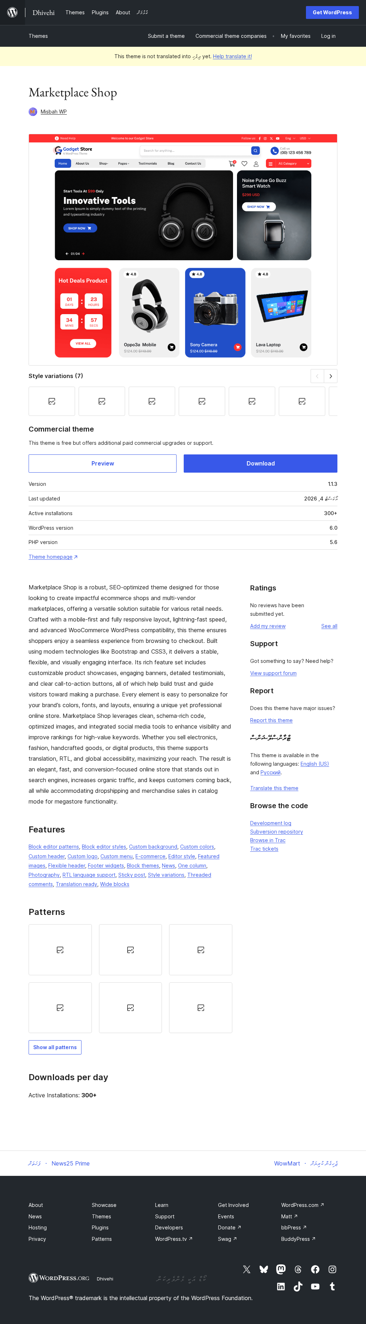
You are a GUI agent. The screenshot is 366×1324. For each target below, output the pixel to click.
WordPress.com (303, 1205)
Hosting (38, 1227)
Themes (38, 36)
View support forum (273, 673)
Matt (289, 1216)
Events (226, 1216)
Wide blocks (114, 884)
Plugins (100, 1227)
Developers (169, 1227)
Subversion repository (276, 832)
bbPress (294, 1227)
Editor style (181, 856)
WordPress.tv (174, 1239)
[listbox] (130, 978)
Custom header (47, 856)
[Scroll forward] (330, 376)
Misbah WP (54, 112)
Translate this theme (274, 788)
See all (329, 626)
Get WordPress (332, 12)
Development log (270, 823)
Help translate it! (232, 56)
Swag (227, 1239)
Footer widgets (106, 865)
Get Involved (233, 1205)
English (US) (315, 764)
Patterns (102, 1239)
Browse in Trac (268, 840)
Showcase (104, 1205)
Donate (230, 1227)
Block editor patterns (54, 847)
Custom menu (116, 856)
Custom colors (197, 847)
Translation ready (76, 884)
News (168, 865)
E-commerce (150, 856)
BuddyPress (298, 1239)
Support (164, 1216)
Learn (161, 1205)
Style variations (166, 875)
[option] (60, 949)
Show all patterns (55, 1047)
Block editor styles (104, 847)
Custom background (153, 847)
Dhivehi (105, 1279)
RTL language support (89, 875)
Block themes (143, 865)
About (36, 1205)
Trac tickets (264, 849)
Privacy (37, 1239)
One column (192, 865)
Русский (271, 772)
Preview (103, 463)
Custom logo (83, 856)
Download (261, 463)
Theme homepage (51, 557)
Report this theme (271, 720)
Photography (44, 875)
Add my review (268, 626)
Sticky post (131, 875)
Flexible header (66, 865)
